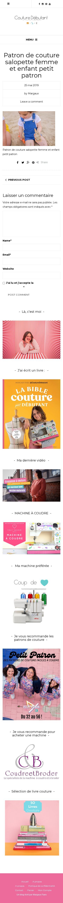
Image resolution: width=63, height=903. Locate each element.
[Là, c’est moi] (31, 340)
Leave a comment (31, 101)
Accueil (25, 881)
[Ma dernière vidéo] (31, 485)
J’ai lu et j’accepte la (26, 285)
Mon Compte (44, 890)
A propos (37, 881)
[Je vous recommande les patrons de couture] (31, 684)
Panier (30, 890)
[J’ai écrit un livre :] (31, 414)
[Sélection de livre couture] (31, 828)
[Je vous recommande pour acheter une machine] (31, 761)
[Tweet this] (22, 162)
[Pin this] (33, 162)
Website (8, 268)
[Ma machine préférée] (31, 600)
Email (7, 254)
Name (7, 240)
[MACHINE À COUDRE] (31, 538)
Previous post (19, 179)
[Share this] (17, 162)
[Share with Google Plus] (28, 162)
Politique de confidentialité (41, 886)
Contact (19, 890)
